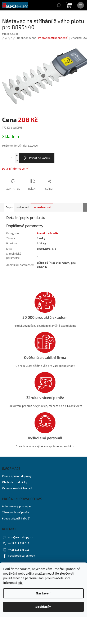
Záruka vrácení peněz (15, 513)
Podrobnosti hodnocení (53, 38)
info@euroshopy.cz (20, 537)
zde (20, 582)
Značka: (79, 38)
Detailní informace (13, 169)
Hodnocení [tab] (22, 207)
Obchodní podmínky (14, 482)
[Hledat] (58, 5)
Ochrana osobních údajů (17, 488)
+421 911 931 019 (18, 543)
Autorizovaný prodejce (16, 506)
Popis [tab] (9, 207)
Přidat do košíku (39, 158)
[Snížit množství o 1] (17, 160)
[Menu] (80, 5)
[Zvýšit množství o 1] (17, 155)
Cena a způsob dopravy (17, 476)
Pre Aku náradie (48, 233)
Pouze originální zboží (16, 519)
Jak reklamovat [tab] (41, 207)
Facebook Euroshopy (21, 556)
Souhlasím (43, 606)
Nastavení (43, 593)
